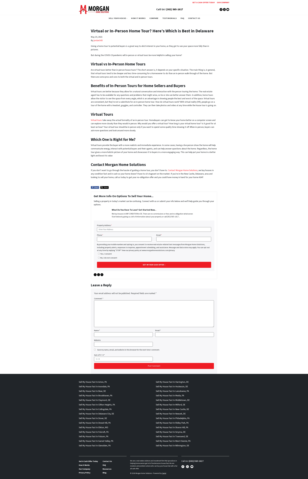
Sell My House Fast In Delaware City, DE (96, 413)
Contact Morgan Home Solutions (183, 170)
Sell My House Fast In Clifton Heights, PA (97, 404)
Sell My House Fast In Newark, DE (171, 413)
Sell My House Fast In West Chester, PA (173, 441)
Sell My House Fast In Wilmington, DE (172, 445)
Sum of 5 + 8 (99, 355)
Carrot (164, 473)
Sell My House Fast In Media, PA (170, 395)
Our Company (223, 2)
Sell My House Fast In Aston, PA (93, 382)
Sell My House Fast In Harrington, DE (172, 382)
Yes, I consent (106, 253)
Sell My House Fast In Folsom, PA (93, 436)
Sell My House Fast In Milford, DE (170, 404)
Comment (98, 298)
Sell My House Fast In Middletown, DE (173, 400)
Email (159, 235)
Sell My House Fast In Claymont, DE (94, 400)
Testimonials (169, 18)
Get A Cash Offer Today (203, 2)
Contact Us (194, 18)
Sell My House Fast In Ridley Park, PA (172, 422)
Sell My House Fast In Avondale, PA (94, 386)
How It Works (138, 18)
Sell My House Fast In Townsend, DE (172, 436)
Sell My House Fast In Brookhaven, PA (95, 395)
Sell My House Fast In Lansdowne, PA (172, 391)
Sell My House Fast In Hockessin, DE (172, 386)
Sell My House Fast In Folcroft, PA (94, 432)
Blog (104, 472)
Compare (153, 18)
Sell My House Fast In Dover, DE (93, 418)
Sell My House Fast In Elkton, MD (93, 427)
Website (97, 340)
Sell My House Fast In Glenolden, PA (95, 445)
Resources (107, 469)
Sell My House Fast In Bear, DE (92, 391)
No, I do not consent (108, 257)
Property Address (104, 225)
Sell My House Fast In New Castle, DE (172, 409)
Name (97, 330)
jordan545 (98, 40)
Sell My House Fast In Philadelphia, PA (172, 418)
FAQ (182, 18)
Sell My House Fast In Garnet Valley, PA (96, 441)
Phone (100, 235)
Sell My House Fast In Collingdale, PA (95, 409)
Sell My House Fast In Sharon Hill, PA (172, 427)
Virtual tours (96, 120)
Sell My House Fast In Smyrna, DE (171, 432)
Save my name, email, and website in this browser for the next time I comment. (128, 350)
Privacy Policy (84, 472)
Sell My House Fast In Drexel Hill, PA (95, 422)
